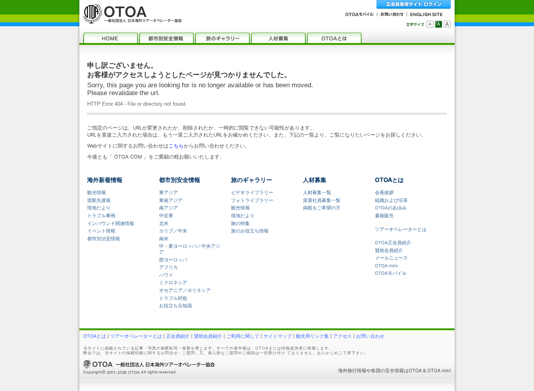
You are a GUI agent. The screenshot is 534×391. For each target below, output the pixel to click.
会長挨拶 (384, 192)
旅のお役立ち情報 (250, 231)
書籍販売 (384, 215)
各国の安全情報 (387, 370)
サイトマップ (277, 336)
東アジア (168, 192)
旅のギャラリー (251, 180)
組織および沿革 (391, 200)
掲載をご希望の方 (321, 208)
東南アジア (171, 200)
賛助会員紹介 (389, 250)
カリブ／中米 (173, 231)
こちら (176, 146)
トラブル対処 (173, 298)
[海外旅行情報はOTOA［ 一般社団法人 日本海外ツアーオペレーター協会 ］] (130, 20)
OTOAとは (389, 180)
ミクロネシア (173, 282)
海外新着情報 (104, 180)
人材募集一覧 (317, 192)
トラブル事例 (101, 215)
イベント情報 (101, 231)
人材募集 (314, 180)
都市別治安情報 (103, 238)
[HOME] (110, 37)
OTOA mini (386, 265)
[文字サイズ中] (438, 24)
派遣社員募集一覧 (321, 200)
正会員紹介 (178, 336)
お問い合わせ (370, 336)
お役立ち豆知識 (175, 305)
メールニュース (391, 258)
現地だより (99, 208)
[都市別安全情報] (166, 37)
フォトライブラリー (252, 200)
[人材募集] (278, 37)
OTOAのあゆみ (391, 208)
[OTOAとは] (334, 37)
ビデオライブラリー (252, 192)
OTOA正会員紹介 (393, 242)
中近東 (166, 215)
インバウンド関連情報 (110, 223)
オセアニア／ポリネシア (185, 290)
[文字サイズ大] (447, 24)
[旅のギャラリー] (222, 37)
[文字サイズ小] (430, 24)
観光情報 (96, 192)
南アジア (168, 208)
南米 (163, 238)
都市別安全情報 (179, 180)
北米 (163, 223)
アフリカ (168, 267)
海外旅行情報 (352, 370)
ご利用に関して (242, 336)
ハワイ (166, 275)
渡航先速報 (99, 200)
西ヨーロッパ (173, 260)
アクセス (342, 336)
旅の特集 (240, 223)
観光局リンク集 (312, 336)
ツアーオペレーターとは (400, 229)
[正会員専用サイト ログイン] (413, 4)
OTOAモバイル (391, 273)
